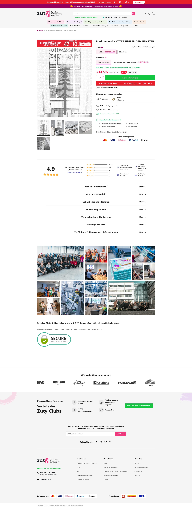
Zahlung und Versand (110, 467)
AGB (105, 463)
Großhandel (138, 471)
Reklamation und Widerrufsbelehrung (115, 471)
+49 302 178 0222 (47, 472)
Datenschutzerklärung (111, 475)
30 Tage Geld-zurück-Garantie (87, 463)
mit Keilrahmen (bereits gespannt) (131, 62)
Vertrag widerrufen (83, 479)
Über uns (137, 463)
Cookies (106, 479)
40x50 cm (106, 52)
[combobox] (102, 13)
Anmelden (120, 434)
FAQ (78, 471)
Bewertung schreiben (75, 172)
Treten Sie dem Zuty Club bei (138, 406)
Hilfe (78, 467)
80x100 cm (123, 52)
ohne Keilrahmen (104, 62)
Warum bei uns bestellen (85, 475)
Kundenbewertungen (141, 467)
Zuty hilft (137, 475)
